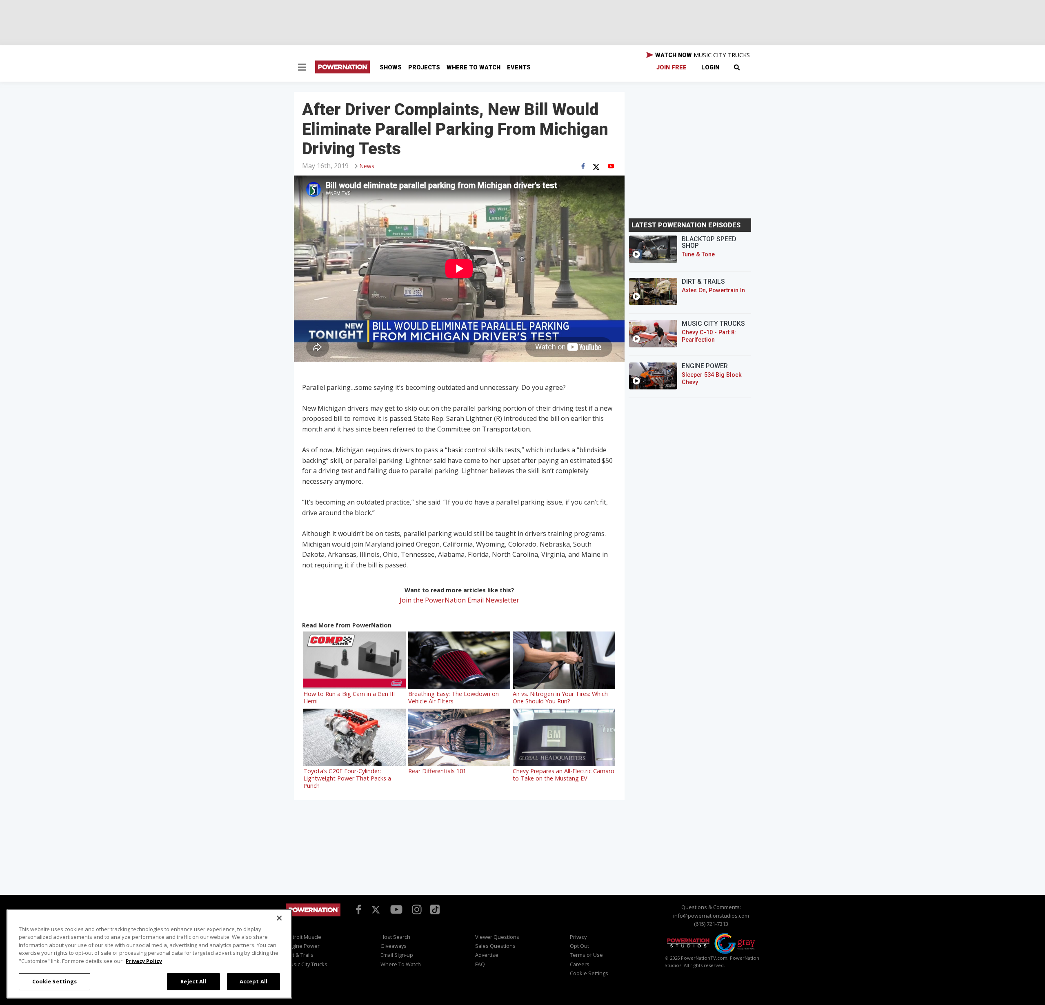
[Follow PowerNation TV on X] (376, 910)
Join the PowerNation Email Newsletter (459, 600)
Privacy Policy (144, 961)
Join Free (671, 67)
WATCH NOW (702, 55)
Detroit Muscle (303, 937)
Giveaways (393, 945)
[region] (149, 953)
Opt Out (579, 945)
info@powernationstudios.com (711, 915)
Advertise (486, 954)
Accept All (253, 981)
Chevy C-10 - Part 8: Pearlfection (709, 336)
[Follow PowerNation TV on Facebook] (357, 909)
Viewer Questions (497, 937)
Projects (424, 67)
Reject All (193, 981)
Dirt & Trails (300, 954)
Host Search (395, 937)
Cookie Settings (54, 981)
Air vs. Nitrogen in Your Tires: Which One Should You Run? (560, 697)
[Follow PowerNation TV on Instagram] (415, 909)
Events (519, 67)
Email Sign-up (396, 954)
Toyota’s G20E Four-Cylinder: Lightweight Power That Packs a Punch (347, 778)
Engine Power (303, 945)
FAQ (480, 964)
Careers (579, 964)
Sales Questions (495, 945)
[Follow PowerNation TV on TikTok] (434, 908)
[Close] (279, 918)
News (367, 166)
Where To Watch (473, 67)
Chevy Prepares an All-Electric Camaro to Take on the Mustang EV (563, 774)
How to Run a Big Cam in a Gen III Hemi (349, 697)
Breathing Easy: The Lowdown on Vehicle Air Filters (453, 697)
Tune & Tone (698, 254)
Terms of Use (586, 954)
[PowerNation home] (313, 917)
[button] (302, 68)
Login (710, 67)
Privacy (578, 937)
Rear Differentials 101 (437, 771)
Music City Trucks (306, 964)
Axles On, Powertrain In (713, 290)
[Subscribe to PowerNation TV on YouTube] (396, 909)
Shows (391, 67)
